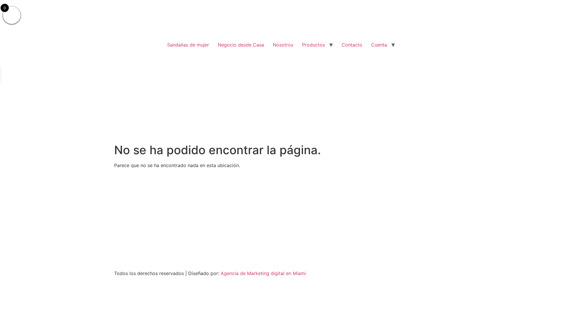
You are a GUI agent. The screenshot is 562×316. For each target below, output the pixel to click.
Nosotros (283, 45)
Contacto (352, 45)
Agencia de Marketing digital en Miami (263, 273)
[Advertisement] (281, 99)
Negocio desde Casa (241, 45)
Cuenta (379, 45)
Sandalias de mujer (188, 45)
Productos (313, 45)
